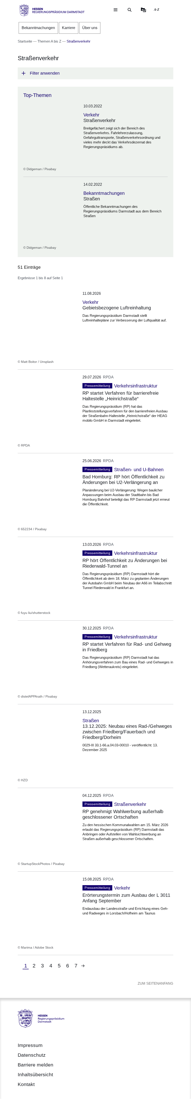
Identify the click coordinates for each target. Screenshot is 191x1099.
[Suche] (129, 9)
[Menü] (115, 9)
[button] (95, 73)
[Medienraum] (143, 9)
